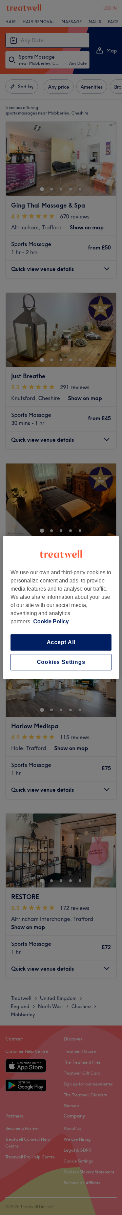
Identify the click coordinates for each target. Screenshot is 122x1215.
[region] (61, 607)
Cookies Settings (61, 662)
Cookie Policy (51, 621)
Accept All (61, 642)
